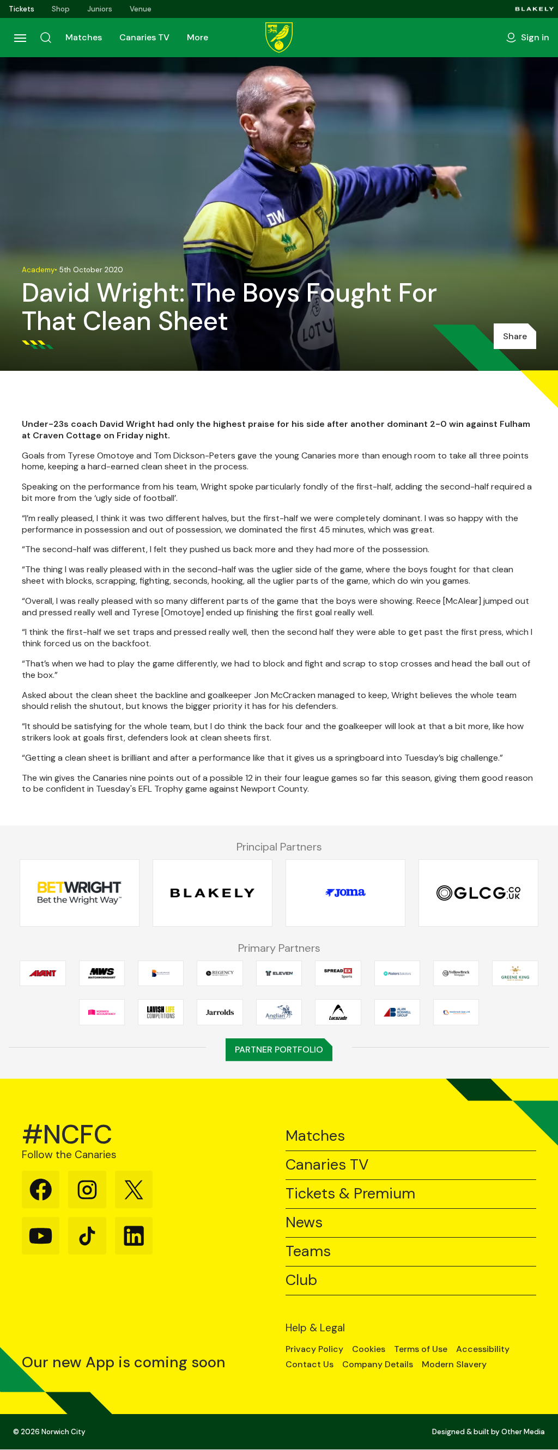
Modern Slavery (454, 1364)
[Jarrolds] (219, 1012)
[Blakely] (534, 9)
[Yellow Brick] (456, 973)
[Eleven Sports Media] (279, 973)
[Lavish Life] (160, 1012)
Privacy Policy (314, 1349)
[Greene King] (515, 973)
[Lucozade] (337, 1012)
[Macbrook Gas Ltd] (456, 1012)
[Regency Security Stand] (219, 973)
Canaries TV (144, 37)
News (304, 1222)
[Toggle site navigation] (19, 37)
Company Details (377, 1364)
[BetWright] (80, 893)
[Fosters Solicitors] (397, 973)
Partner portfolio (279, 1049)
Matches (83, 37)
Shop (61, 9)
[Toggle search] (45, 37)
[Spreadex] (337, 973)
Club (301, 1280)
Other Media (523, 1431)
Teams (308, 1251)
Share (515, 336)
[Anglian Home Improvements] (279, 1012)
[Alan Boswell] (397, 1012)
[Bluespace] (160, 973)
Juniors (99, 9)
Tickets (21, 9)
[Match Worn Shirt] (102, 973)
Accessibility (483, 1349)
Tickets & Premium (350, 1193)
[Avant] (42, 973)
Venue (140, 9)
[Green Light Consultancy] (478, 893)
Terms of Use (420, 1349)
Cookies (368, 1349)
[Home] (279, 37)
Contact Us (309, 1364)
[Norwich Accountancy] (102, 1012)
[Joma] (345, 893)
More (197, 37)
